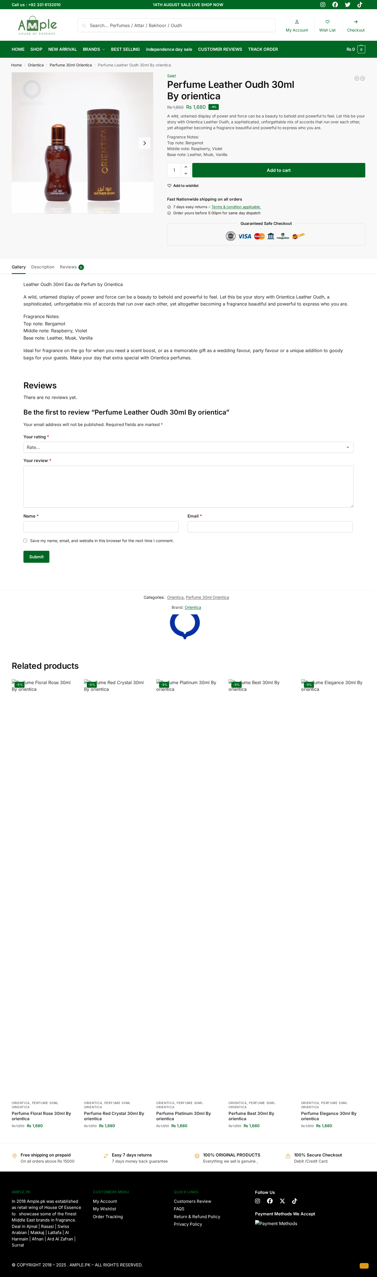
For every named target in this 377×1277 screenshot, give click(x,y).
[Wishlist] (67, 687)
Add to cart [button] (43, 1137)
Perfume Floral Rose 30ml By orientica (41, 1116)
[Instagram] (257, 1201)
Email (195, 516)
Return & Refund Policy (197, 1216)
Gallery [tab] (19, 267)
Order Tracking (108, 1216)
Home (16, 65)
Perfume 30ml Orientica (71, 65)
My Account (105, 1201)
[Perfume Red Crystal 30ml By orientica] (362, 78)
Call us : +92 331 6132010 (36, 4)
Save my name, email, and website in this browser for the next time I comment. (102, 540)
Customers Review (192, 1201)
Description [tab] (42, 267)
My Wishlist (104, 1208)
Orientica (36, 65)
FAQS (179, 1208)
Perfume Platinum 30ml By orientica (183, 1116)
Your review (37, 460)
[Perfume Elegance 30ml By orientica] (357, 78)
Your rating (36, 436)
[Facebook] (270, 1201)
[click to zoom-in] (82, 143)
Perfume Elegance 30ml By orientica (329, 1116)
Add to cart (279, 170)
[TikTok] (294, 1201)
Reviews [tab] (71, 267)
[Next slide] (144, 143)
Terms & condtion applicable (236, 207)
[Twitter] (282, 1201)
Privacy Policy (188, 1224)
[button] (356, 49)
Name (31, 516)
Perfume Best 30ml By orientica (251, 1116)
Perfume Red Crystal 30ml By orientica (114, 1116)
